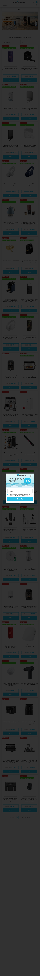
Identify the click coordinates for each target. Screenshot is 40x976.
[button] (31, 476)
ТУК (27, 495)
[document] (20, 488)
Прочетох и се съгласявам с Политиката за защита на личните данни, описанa (20, 495)
